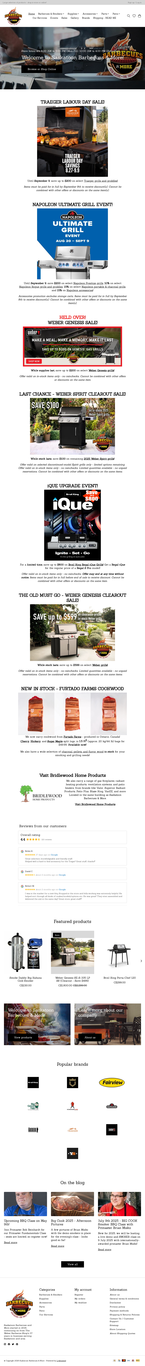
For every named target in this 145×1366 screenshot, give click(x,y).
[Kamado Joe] (72, 1106)
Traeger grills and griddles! (101, 180)
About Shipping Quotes (122, 1333)
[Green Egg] (33, 1106)
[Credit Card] (119, 1360)
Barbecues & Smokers (50, 1294)
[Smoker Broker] (33, 1130)
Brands (86, 18)
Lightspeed (61, 1361)
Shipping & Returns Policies (125, 1314)
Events (54, 18)
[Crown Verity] (72, 1083)
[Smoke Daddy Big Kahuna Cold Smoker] (25, 952)
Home (31, 13)
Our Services (40, 18)
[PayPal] (138, 1360)
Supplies (44, 1298)
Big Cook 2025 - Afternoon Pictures (71, 1222)
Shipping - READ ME (104, 18)
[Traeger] (72, 1130)
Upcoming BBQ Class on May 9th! (25, 1222)
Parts (42, 1306)
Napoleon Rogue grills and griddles (41, 286)
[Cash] (114, 1360)
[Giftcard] (133, 1360)
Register (78, 1294)
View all (72, 1264)
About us (115, 1294)
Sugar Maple (55, 741)
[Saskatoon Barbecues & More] (13, 16)
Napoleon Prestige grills (88, 283)
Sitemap (114, 1325)
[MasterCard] (124, 1360)
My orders (79, 1298)
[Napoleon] (112, 1106)
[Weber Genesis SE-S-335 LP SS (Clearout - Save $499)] (72, 952)
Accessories (45, 1302)
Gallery (75, 18)
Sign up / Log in (134, 2)
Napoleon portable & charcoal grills (103, 286)
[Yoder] (72, 1154)
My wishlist (80, 1302)
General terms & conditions (124, 1298)
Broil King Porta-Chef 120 (119, 978)
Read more (10, 1242)
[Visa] (128, 1360)
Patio (42, 1310)
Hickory (36, 741)
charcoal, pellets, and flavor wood (83, 751)
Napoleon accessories (80, 290)
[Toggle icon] (128, 15)
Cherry (25, 741)
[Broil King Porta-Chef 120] (119, 952)
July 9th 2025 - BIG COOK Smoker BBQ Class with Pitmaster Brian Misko (117, 1224)
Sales (64, 18)
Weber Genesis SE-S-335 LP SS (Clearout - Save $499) (72, 979)
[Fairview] (112, 1083)
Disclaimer (115, 1302)
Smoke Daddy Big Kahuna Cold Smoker (25, 979)
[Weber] (112, 1130)
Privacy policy (117, 1306)
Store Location (117, 1329)
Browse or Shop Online (42, 69)
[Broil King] (33, 1083)
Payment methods (119, 1310)
